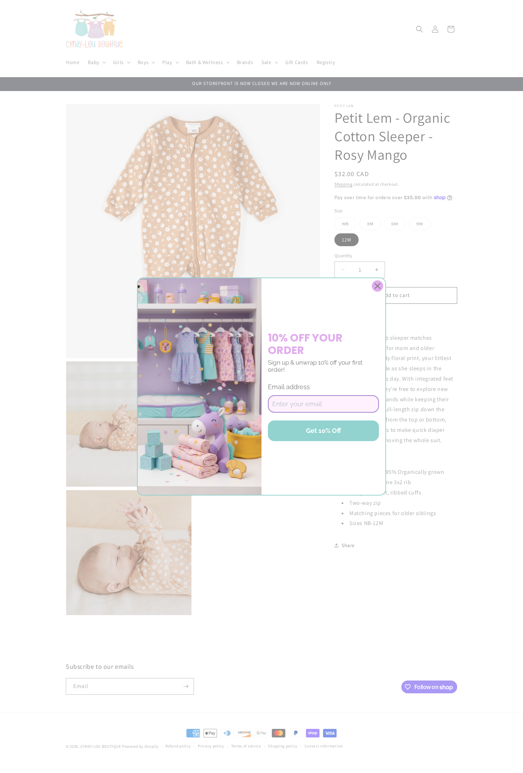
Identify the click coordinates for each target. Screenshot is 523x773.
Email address (289, 387)
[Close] (377, 286)
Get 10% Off (323, 430)
